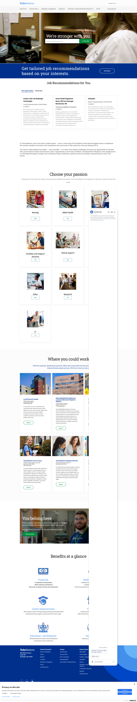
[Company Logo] (27, 3)
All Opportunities (84, 673)
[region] (103, 437)
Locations (42, 659)
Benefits (42, 657)
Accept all (124, 690)
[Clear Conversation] (109, 212)
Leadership (82, 659)
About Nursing (63, 651)
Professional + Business (85, 668)
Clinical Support (83, 654)
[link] (28, 422)
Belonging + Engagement (49, 9)
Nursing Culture (64, 654)
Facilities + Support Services (86, 657)
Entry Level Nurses (64, 657)
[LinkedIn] (27, 681)
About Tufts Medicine (45, 651)
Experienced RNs (64, 659)
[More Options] (92, 662)
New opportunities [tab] (27, 91)
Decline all (124, 693)
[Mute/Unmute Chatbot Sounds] (112, 212)
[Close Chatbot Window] (115, 212)
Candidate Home (112, 3)
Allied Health (83, 651)
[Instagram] (32, 681)
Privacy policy (16, 696)
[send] (114, 662)
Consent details (6, 696)
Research (82, 671)
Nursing (81, 662)
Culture (42, 654)
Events (98, 9)
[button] (85, 41)
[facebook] (21, 681)
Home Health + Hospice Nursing (68, 662)
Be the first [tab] (38, 91)
